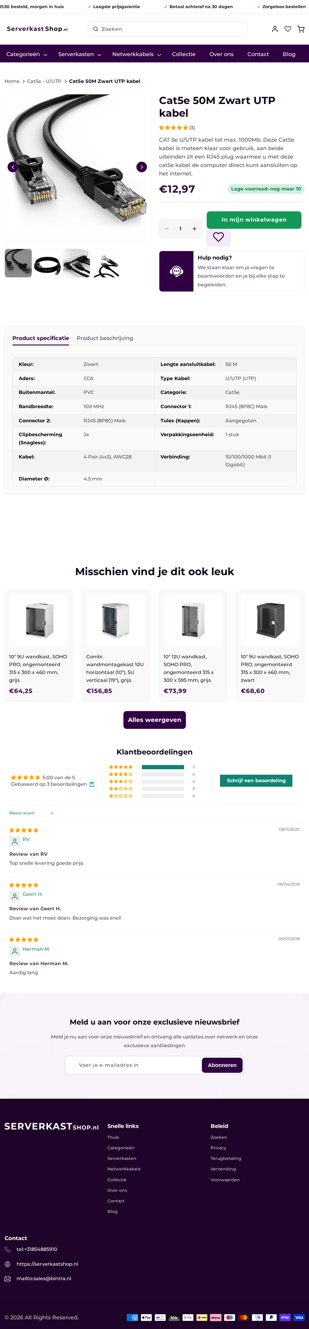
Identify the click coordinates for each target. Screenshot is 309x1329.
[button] (300, 29)
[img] (23, 830)
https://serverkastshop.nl (47, 1264)
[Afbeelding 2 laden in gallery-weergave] (47, 263)
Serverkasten (121, 1158)
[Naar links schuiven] (13, 167)
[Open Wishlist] (288, 29)
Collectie (116, 1180)
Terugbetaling (226, 1158)
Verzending (223, 1169)
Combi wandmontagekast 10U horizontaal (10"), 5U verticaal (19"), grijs (115, 668)
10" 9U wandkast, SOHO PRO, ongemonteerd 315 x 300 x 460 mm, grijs (38, 668)
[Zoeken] (95, 29)
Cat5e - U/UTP (44, 81)
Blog (112, 1211)
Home (12, 81)
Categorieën (121, 1148)
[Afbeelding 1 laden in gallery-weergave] (18, 263)
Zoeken (219, 1137)
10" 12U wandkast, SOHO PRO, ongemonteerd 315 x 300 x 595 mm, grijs (189, 668)
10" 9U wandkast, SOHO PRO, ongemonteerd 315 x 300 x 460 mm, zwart (270, 668)
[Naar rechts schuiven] (141, 167)
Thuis (113, 1137)
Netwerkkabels (124, 1169)
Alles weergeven (154, 719)
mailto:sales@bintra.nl (44, 1278)
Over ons (117, 1190)
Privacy (218, 1148)
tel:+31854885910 (37, 1249)
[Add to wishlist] (218, 237)
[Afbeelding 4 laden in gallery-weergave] (105, 263)
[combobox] (167, 28)
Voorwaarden (225, 1180)
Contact (116, 1201)
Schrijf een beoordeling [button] (256, 780)
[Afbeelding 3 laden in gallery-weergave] (76, 263)
